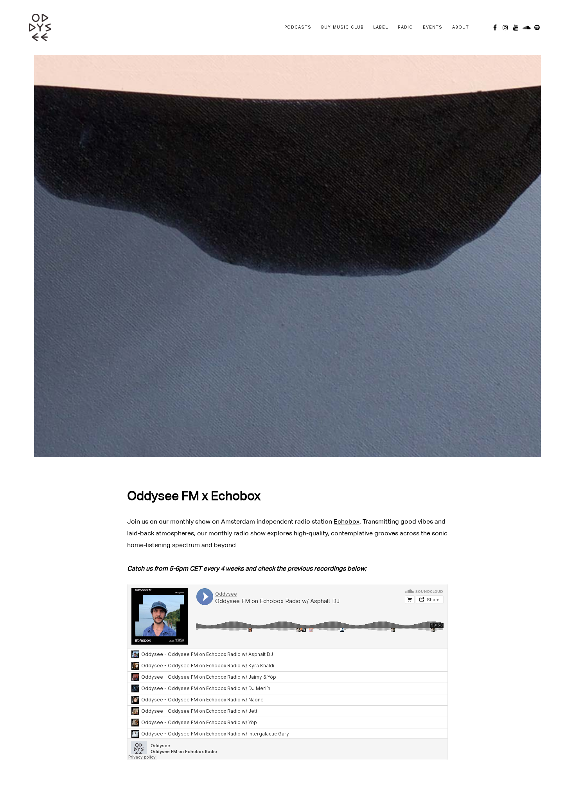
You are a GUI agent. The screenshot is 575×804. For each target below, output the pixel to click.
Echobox (346, 521)
